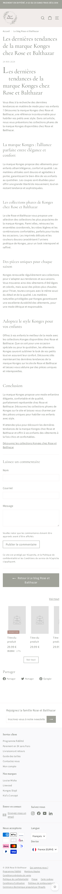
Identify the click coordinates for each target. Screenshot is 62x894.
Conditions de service (34, 558)
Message (8, 506)
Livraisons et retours (14, 751)
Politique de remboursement (41, 883)
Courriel (8, 488)
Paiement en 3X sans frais (16, 746)
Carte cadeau (47, 879)
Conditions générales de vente (17, 875)
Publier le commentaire (21, 544)
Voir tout (54, 599)
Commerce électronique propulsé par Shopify (24, 887)
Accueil (6, 31)
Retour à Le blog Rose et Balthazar (33, 580)
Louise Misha (10, 780)
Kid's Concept (10, 795)
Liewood (7, 785)
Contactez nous (11, 761)
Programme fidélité (13, 741)
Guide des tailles (12, 756)
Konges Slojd (10, 790)
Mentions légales (32, 871)
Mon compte (9, 766)
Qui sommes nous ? (39, 867)
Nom (6, 470)
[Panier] (50, 18)
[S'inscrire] (51, 719)
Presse (34, 879)
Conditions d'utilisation (14, 883)
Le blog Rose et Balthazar (26, 31)
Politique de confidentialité (15, 879)
